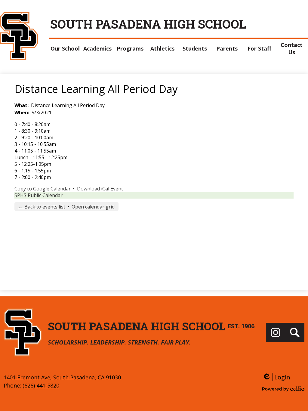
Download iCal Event (100, 188)
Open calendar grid (93, 206)
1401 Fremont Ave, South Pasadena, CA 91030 (62, 377)
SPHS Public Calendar (38, 195)
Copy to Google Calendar (42, 188)
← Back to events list (41, 206)
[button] (65, 48)
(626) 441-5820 (41, 385)
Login (276, 377)
